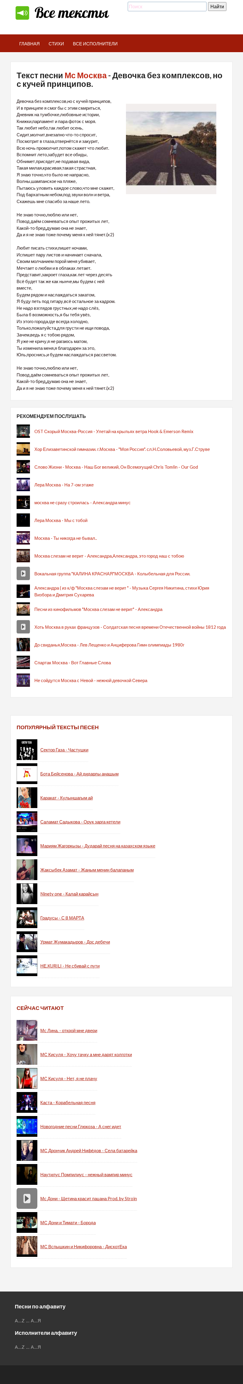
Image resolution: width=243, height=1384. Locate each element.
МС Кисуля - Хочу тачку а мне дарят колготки (86, 1054)
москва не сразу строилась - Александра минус (82, 502)
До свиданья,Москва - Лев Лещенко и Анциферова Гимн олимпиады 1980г (109, 644)
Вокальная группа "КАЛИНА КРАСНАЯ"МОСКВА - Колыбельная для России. (112, 573)
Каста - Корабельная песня (67, 1102)
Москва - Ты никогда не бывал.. (65, 538)
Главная (29, 43)
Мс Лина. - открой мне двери (68, 1030)
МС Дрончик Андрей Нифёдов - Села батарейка (88, 1150)
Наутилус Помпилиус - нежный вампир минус (86, 1174)
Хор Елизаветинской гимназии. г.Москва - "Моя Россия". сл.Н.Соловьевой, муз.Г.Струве (122, 449)
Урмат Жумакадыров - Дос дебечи (75, 941)
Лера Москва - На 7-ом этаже (64, 484)
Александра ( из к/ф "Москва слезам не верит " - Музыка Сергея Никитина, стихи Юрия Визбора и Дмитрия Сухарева (121, 591)
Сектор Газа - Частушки (64, 749)
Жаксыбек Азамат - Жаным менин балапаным (87, 869)
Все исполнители (95, 43)
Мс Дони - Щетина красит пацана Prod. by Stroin (88, 1198)
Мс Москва (86, 75)
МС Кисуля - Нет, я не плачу (68, 1078)
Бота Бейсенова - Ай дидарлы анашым (79, 773)
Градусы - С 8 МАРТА (62, 917)
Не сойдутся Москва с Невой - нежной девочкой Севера (90, 680)
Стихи (56, 43)
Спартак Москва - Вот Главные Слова (72, 662)
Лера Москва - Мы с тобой (60, 520)
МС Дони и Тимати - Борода (68, 1222)
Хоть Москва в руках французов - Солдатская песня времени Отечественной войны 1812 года (130, 627)
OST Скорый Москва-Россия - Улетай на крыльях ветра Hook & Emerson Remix (114, 431)
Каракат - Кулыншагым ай (66, 797)
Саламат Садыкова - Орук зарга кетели (80, 821)
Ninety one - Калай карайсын (69, 893)
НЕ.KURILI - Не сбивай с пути (70, 965)
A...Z (20, 1320)
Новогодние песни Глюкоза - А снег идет (80, 1126)
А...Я (36, 1320)
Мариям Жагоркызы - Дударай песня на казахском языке (97, 845)
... (28, 1320)
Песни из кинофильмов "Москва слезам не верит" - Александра (98, 609)
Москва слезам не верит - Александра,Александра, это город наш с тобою (109, 555)
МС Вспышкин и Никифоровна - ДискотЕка (83, 1246)
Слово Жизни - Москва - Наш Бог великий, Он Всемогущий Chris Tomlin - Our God (116, 467)
